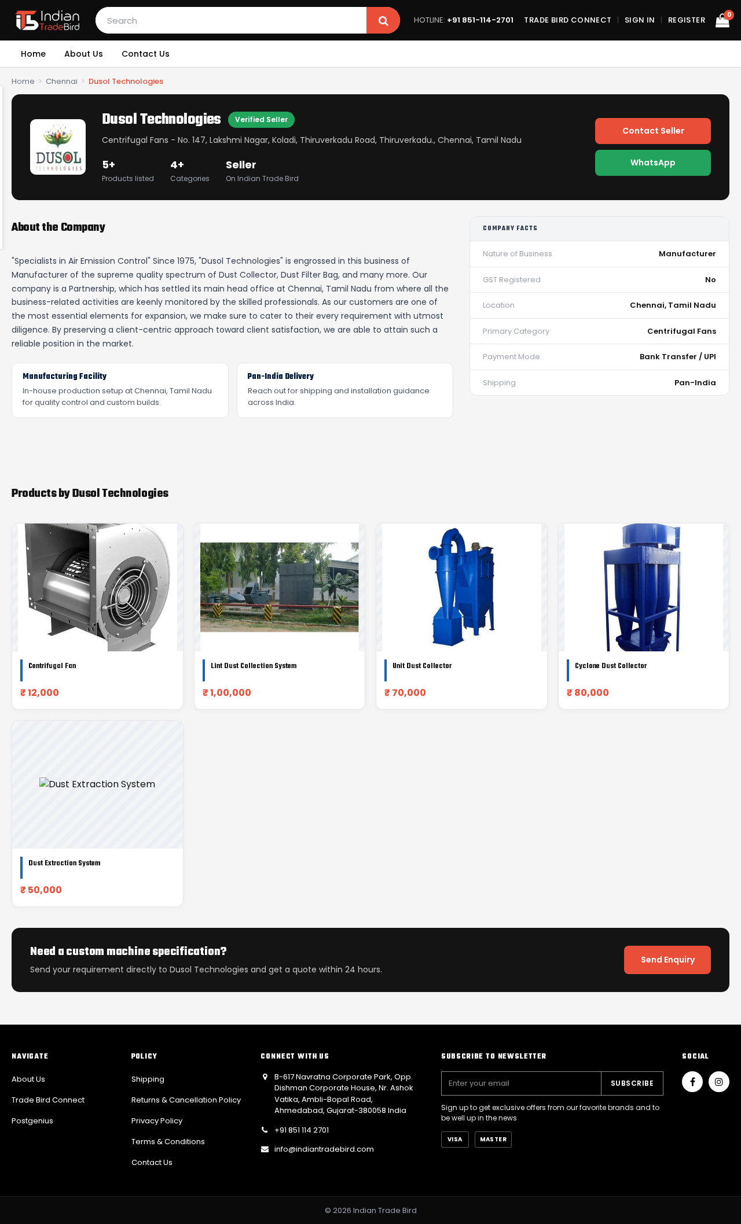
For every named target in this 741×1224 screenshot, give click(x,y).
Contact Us (146, 54)
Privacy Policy (156, 1120)
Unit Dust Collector (422, 666)
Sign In (640, 19)
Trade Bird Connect (567, 19)
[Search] (383, 20)
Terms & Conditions (168, 1141)
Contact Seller (653, 131)
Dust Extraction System (64, 863)
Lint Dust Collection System (253, 666)
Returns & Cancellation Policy (186, 1099)
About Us (83, 54)
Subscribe (632, 1083)
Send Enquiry (668, 959)
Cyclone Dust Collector (611, 666)
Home (33, 54)
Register (686, 19)
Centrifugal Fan (52, 666)
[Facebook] (692, 1081)
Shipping (147, 1079)
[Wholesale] (47, 20)
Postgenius (32, 1120)
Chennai (62, 81)
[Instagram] (719, 1081)
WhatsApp (653, 162)
